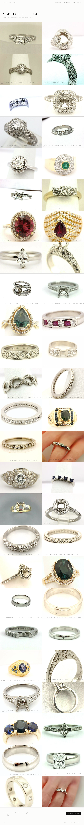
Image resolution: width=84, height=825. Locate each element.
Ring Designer (58, 2)
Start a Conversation (74, 813)
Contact (79, 2)
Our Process (67, 2)
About (73, 2)
